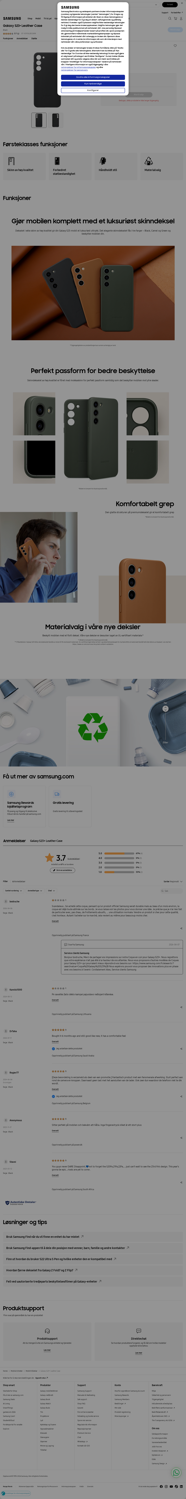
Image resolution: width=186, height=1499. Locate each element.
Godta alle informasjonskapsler (93, 77)
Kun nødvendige (93, 84)
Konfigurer (93, 90)
